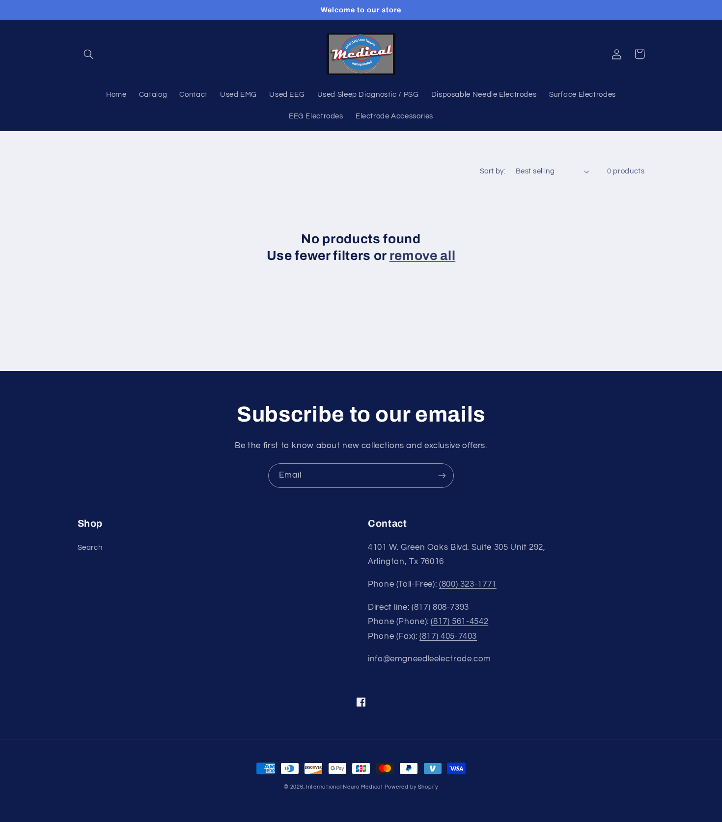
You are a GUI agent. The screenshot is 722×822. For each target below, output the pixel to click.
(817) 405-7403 (448, 636)
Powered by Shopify (411, 787)
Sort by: (492, 171)
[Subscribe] (442, 475)
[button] (89, 54)
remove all (422, 256)
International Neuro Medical (344, 787)
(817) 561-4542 (459, 621)
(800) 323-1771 (468, 584)
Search (90, 547)
